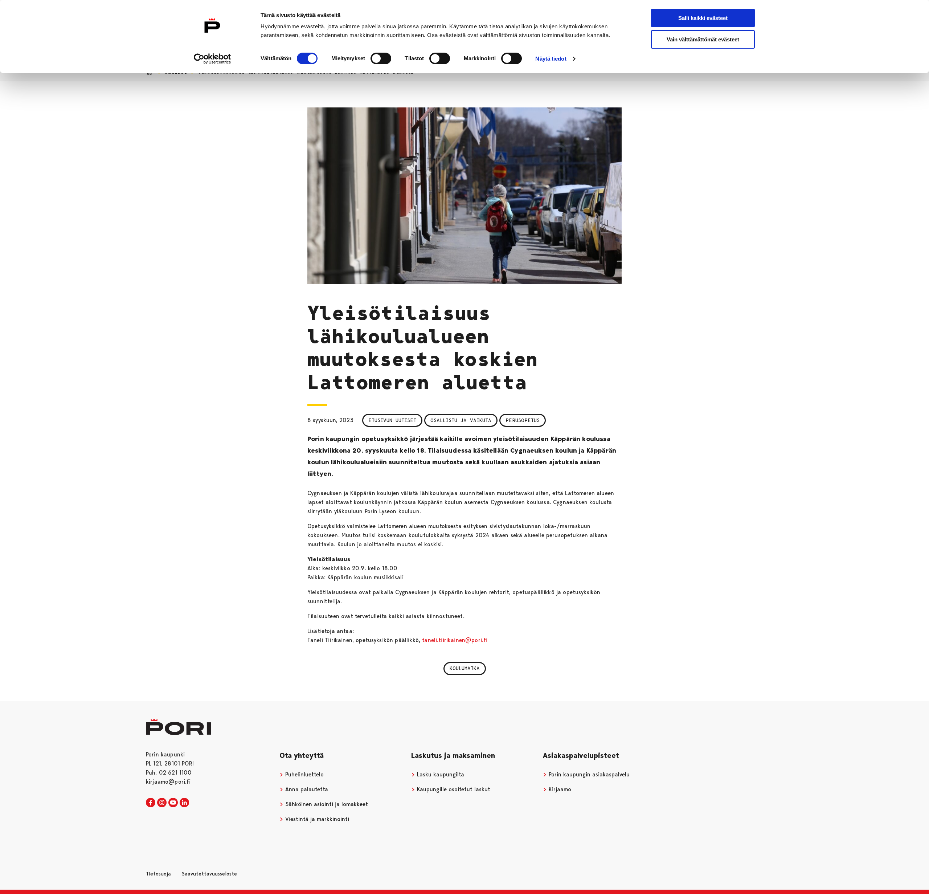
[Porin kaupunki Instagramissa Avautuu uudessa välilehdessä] (162, 803)
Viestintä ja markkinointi (316, 819)
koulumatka (465, 668)
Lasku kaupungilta (439, 774)
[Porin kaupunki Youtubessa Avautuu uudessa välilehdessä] (173, 803)
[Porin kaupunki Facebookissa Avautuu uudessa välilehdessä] (150, 803)
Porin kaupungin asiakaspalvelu (588, 774)
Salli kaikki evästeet (703, 18)
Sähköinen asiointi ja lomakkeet (325, 804)
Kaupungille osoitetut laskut (452, 789)
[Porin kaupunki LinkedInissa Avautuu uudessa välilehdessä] (184, 803)
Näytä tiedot (550, 59)
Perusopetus (523, 420)
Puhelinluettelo (303, 774)
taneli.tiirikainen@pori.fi (454, 640)
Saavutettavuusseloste (209, 873)
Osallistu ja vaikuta (460, 420)
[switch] (381, 58)
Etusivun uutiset (392, 420)
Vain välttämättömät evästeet (703, 39)
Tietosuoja (158, 873)
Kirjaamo (559, 789)
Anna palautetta (305, 789)
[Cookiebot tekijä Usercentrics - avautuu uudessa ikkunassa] (212, 58)
